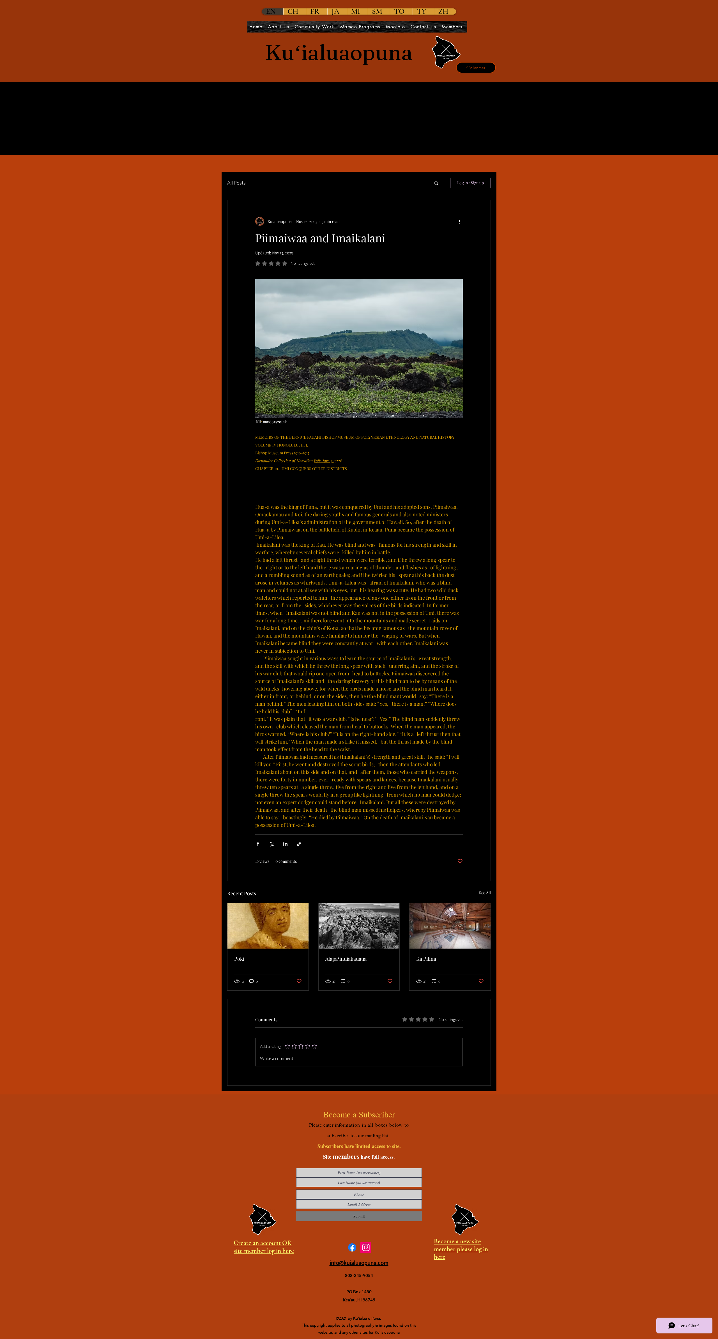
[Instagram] (365, 1247)
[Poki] (268, 926)
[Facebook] (352, 1247)
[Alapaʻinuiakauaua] (359, 926)
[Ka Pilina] (450, 926)
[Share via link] (299, 843)
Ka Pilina (426, 958)
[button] (436, 183)
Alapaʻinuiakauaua (346, 958)
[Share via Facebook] (258, 843)
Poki (239, 958)
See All (485, 892)
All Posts (236, 183)
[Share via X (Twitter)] (271, 843)
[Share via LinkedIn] (285, 843)
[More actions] (459, 221)
